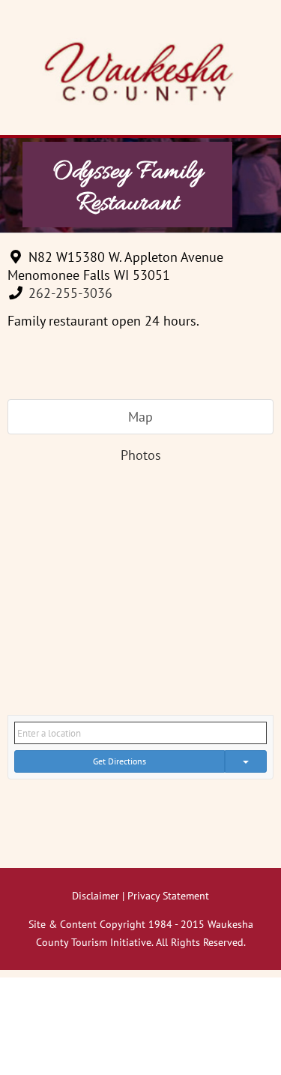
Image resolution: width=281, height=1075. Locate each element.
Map (140, 416)
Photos (141, 455)
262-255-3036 (70, 293)
